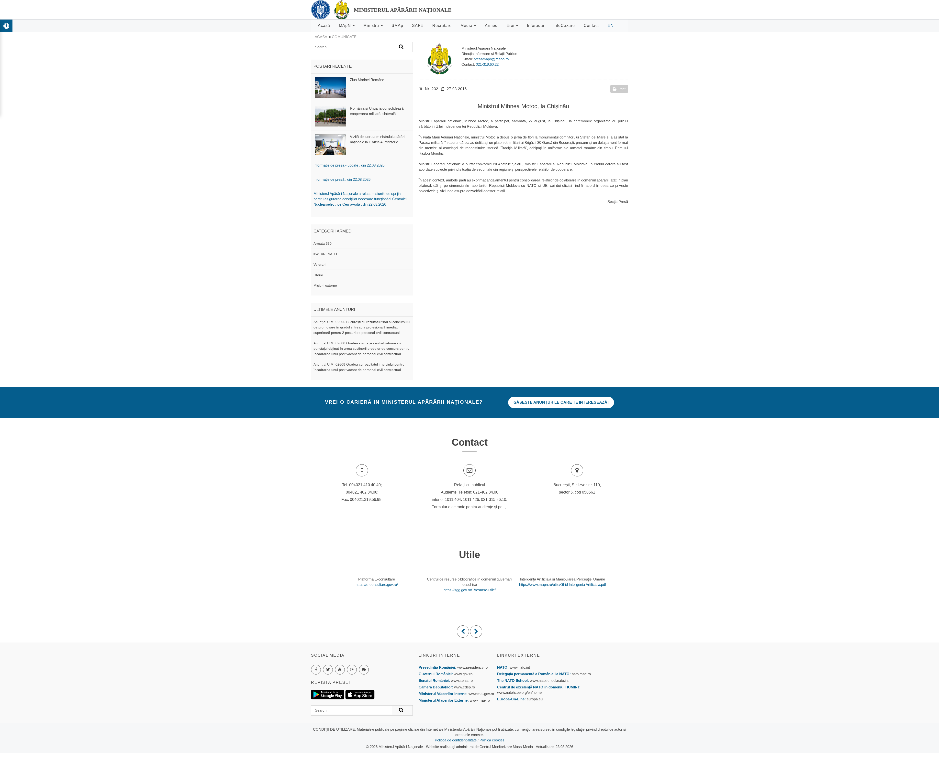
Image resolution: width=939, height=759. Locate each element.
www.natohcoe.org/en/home (519, 692)
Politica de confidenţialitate (456, 740)
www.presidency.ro (472, 667)
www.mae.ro (479, 700)
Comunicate (344, 37)
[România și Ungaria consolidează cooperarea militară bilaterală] (330, 116)
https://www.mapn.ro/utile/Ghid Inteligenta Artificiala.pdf (562, 584)
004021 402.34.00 (361, 492)
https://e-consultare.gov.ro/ (377, 584)
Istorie (318, 275)
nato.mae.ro (581, 674)
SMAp (397, 25)
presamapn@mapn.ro (491, 59)
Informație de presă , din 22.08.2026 (341, 179)
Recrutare (442, 25)
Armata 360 (322, 243)
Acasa (321, 37)
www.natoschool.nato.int (549, 680)
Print (622, 89)
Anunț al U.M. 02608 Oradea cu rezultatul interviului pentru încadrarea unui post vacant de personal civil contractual (358, 367)
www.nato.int (520, 667)
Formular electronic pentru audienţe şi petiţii (469, 507)
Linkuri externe (518, 655)
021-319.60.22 (487, 64)
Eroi (511, 25)
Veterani (319, 264)
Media (467, 25)
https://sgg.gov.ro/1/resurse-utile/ (470, 590)
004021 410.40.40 (365, 485)
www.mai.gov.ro (481, 694)
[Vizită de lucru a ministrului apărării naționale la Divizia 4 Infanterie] (330, 144)
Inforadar (536, 25)
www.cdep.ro (464, 687)
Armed (491, 25)
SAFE (418, 25)
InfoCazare (564, 25)
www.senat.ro (461, 680)
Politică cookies (492, 740)
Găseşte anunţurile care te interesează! (561, 402)
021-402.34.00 (485, 492)
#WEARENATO (325, 254)
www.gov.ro (463, 674)
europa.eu (535, 699)
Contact (591, 25)
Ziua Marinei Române (367, 80)
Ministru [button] (371, 25)
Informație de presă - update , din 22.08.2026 (348, 165)
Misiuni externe (325, 285)
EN (611, 25)
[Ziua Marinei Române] (330, 87)
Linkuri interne (439, 655)
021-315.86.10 (493, 499)
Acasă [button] (324, 25)
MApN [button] (345, 25)
